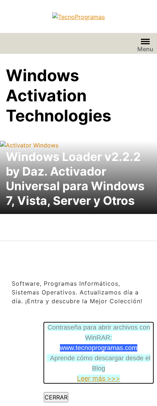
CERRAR (56, 397)
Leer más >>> (98, 378)
